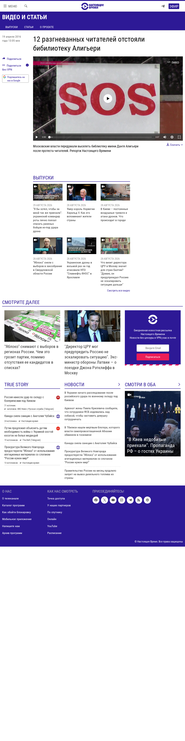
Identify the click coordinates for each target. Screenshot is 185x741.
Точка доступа (56, 498)
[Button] (11, 59)
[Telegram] (163, 6)
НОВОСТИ (74, 384)
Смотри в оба (140, 384)
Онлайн (51, 519)
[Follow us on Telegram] (130, 500)
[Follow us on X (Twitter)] (104, 500)
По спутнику (54, 512)
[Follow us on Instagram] (121, 500)
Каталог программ (13, 505)
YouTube (52, 526)
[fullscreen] (179, 137)
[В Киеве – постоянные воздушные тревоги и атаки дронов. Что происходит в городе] (115, 192)
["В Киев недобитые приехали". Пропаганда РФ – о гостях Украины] (153, 423)
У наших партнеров (59, 505)
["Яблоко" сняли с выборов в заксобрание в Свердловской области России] (48, 245)
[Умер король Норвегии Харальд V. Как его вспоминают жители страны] (81, 192)
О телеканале (10, 498)
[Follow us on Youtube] (113, 500)
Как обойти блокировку (16, 512)
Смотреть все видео (118, 290)
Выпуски (11, 27)
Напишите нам (11, 526)
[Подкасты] (147, 500)
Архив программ (12, 533)
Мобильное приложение (17, 519)
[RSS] (138, 500)
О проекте (47, 27)
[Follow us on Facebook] (95, 500)
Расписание (54, 533)
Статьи (28, 27)
